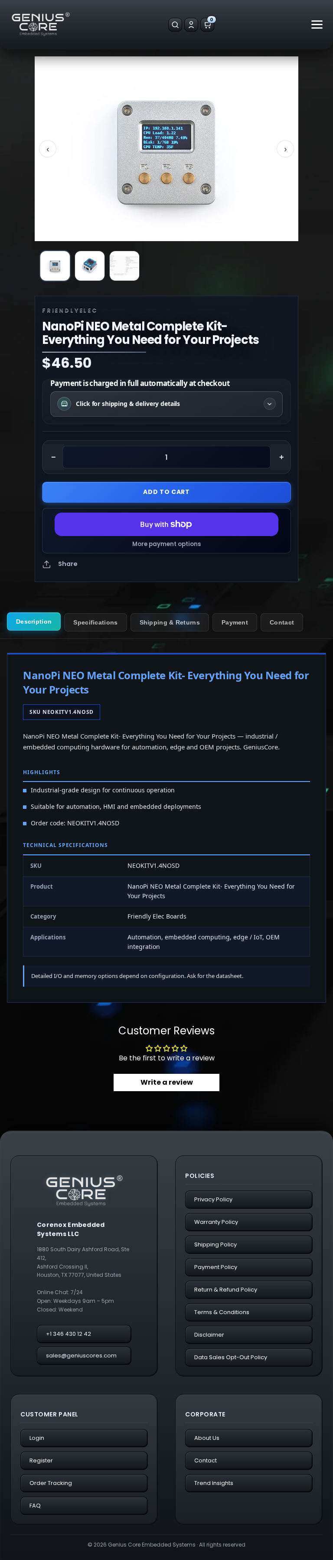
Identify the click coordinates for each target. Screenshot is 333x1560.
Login (36, 1438)
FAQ (35, 1505)
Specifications (95, 622)
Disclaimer (209, 1335)
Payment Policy (215, 1267)
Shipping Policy (215, 1244)
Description (34, 621)
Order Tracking (50, 1483)
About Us (206, 1438)
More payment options (166, 544)
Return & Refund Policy (225, 1289)
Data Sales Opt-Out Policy (230, 1357)
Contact (282, 622)
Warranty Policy (216, 1222)
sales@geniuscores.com (81, 1355)
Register (41, 1460)
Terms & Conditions (221, 1312)
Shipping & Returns (170, 622)
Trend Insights (213, 1483)
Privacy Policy (213, 1199)
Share (68, 563)
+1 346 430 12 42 (68, 1334)
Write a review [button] (166, 1082)
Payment (235, 622)
